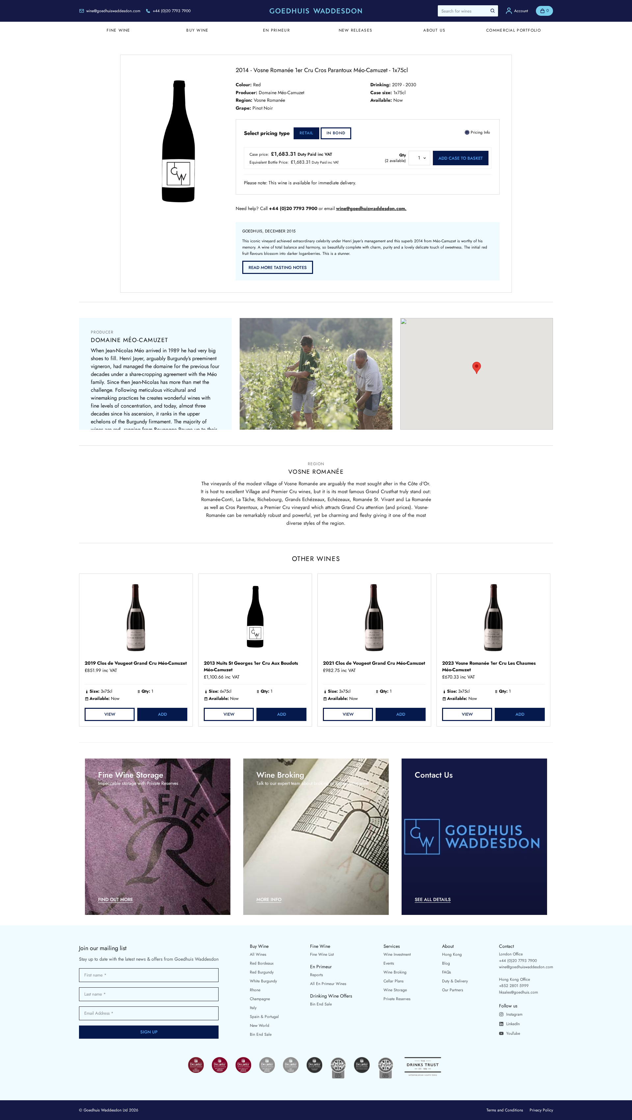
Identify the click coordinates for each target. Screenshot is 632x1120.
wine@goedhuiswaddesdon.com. (371, 208)
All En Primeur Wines (328, 984)
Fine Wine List (322, 954)
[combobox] (468, 10)
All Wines (258, 954)
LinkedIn (513, 1024)
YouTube (513, 1033)
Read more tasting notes (278, 267)
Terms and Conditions (505, 1110)
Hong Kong (452, 954)
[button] (476, 368)
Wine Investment (397, 954)
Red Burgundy (262, 972)
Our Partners (452, 990)
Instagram (514, 1014)
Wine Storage (395, 990)
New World (259, 1025)
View (109, 714)
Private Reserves (396, 999)
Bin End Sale (261, 1034)
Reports (316, 975)
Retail (306, 133)
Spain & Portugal (264, 1017)
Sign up (149, 1032)
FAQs (446, 972)
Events (388, 963)
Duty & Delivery (455, 981)
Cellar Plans (393, 981)
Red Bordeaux (262, 963)
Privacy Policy (541, 1110)
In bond (336, 133)
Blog (446, 963)
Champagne (260, 999)
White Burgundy (263, 981)
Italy (253, 1008)
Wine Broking (395, 972)
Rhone (255, 990)
